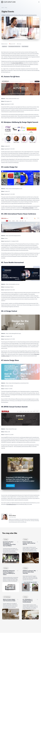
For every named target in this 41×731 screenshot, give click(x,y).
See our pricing (10, 485)
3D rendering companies (28, 207)
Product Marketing (25, 46)
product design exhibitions (17, 63)
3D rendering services (11, 504)
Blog (6, 7)
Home (3, 7)
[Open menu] (39, 2)
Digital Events (4, 46)
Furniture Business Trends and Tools (14, 46)
